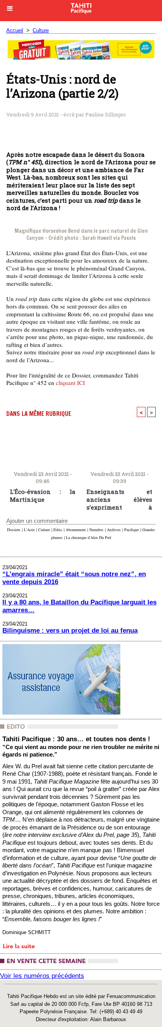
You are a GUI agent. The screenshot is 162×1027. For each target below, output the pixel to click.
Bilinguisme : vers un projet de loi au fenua (70, 630)
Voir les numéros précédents (42, 976)
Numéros (96, 529)
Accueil (14, 30)
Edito (57, 529)
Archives (114, 529)
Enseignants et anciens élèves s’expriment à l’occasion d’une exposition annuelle (119, 497)
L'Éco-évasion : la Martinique (42, 495)
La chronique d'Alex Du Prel (88, 537)
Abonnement (76, 529)
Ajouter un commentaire (37, 520)
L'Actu (29, 529)
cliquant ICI (70, 382)
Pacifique (131, 529)
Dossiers (13, 529)
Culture (41, 30)
